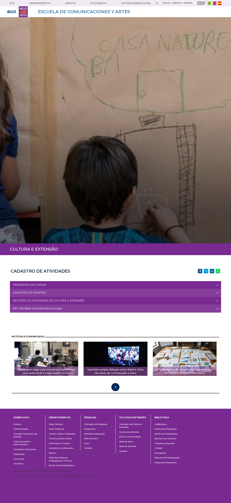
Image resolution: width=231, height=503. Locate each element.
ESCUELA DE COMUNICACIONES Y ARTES (84, 11)
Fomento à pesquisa (94, 434)
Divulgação (160, 453)
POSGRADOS (98, 3)
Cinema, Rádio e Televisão (62, 434)
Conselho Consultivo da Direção (25, 435)
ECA (12, 3)
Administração (21, 429)
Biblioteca (161, 417)
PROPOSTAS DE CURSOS (29, 285)
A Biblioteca (160, 424)
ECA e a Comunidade (130, 436)
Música (52, 453)
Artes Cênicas (56, 424)
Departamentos (60, 417)
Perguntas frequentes (165, 462)
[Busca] (157, 3)
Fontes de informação (165, 429)
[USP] (201, 3)
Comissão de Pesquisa (95, 424)
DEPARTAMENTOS (40, 3)
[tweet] (206, 271)
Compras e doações (164, 443)
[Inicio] (17, 11)
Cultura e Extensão (132, 417)
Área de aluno (126, 441)
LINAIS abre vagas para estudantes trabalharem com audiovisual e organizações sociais (46, 371)
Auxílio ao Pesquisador (166, 434)
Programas (89, 429)
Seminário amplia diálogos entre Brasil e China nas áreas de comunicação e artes (115, 371)
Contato (88, 448)
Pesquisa (90, 417)
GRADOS (70, 3)
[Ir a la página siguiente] (115, 387)
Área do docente (127, 446)
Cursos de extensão (129, 432)
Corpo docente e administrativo (22, 443)
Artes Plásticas (56, 429)
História (17, 424)
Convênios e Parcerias (25, 449)
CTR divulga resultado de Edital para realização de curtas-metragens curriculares (184, 371)
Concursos (19, 459)
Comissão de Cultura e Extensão (130, 426)
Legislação (19, 454)
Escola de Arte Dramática (62, 465)
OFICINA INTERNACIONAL (136, 3)
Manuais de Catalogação (167, 457)
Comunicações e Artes (60, 438)
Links (86, 443)
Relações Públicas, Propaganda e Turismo (60, 459)
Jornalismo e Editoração (61, 448)
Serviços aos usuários (165, 438)
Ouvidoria (18, 463)
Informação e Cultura (59, 443)
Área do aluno (91, 438)
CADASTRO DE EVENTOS (29, 292)
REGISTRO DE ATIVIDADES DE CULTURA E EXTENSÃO (48, 300)
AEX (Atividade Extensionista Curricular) (37, 308)
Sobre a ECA (21, 417)
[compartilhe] (200, 271)
